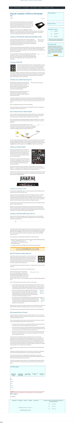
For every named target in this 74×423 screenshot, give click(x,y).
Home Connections (15, 26)
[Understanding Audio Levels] (35, 386)
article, (14, 225)
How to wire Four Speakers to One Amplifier (13, 390)
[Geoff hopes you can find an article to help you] (37, 3)
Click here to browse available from (27, 264)
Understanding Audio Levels (35, 389)
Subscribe (56, 34)
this (17, 225)
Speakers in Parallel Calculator (41, 389)
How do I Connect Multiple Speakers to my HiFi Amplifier (20, 390)
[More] (27, 404)
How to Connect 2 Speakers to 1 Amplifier (28, 389)
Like (51, 32)
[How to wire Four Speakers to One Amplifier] (13, 386)
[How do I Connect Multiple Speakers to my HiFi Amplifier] (20, 386)
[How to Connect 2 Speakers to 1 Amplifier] (28, 386)
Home (11, 26)
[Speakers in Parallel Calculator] (42, 386)
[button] (63, 8)
